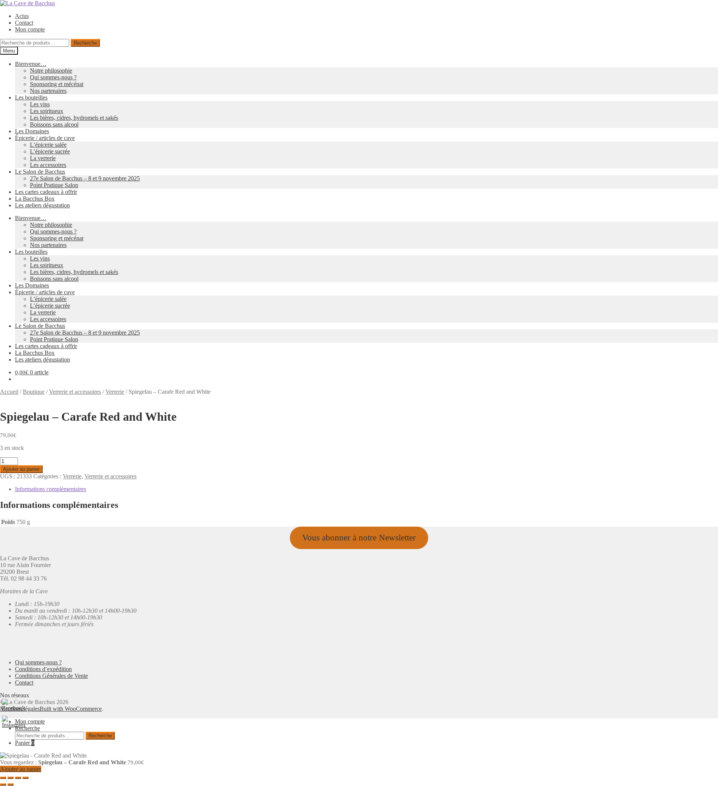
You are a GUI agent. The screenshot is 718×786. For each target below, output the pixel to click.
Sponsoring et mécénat (56, 84)
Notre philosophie (51, 70)
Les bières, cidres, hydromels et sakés (74, 118)
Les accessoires (48, 165)
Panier (24, 743)
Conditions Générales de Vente (51, 676)
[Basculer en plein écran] (10, 778)
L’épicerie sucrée (50, 151)
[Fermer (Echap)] (25, 778)
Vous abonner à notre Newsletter (359, 537)
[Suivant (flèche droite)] (10, 784)
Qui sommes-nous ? (53, 77)
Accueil (9, 392)
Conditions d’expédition (43, 669)
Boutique (34, 392)
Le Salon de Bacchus (40, 171)
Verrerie (114, 392)
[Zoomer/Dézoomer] (3, 778)
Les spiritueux (46, 111)
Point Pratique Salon (54, 185)
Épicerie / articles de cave (45, 138)
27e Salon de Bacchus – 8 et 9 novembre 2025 (85, 178)
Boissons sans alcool (54, 124)
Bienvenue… (30, 64)
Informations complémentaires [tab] (50, 489)
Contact (24, 22)
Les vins (40, 104)
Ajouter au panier (21, 469)
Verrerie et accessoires (75, 392)
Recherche (85, 43)
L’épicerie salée (48, 144)
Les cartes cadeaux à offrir (46, 192)
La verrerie (43, 158)
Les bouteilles (31, 97)
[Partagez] (18, 778)
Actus (22, 16)
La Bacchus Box (35, 198)
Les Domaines (32, 131)
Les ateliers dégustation (42, 205)
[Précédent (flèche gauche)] (3, 784)
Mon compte (30, 29)
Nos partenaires (48, 91)
